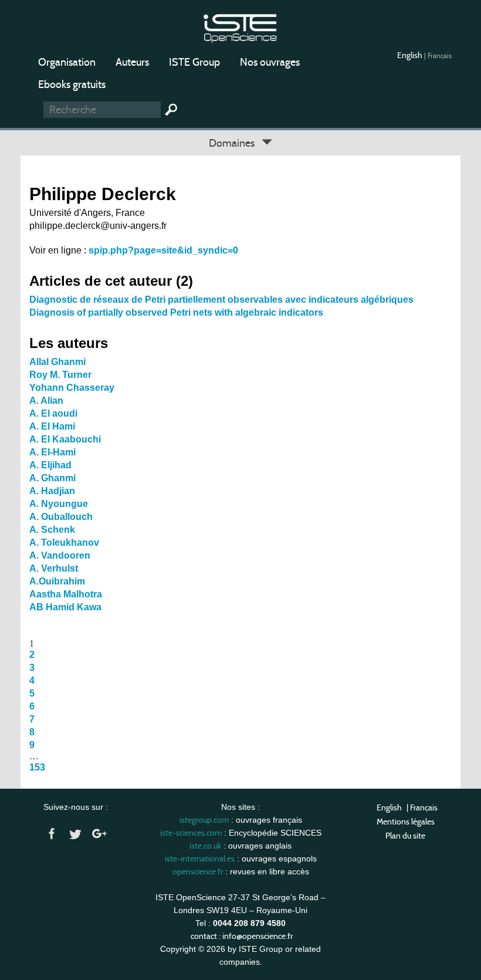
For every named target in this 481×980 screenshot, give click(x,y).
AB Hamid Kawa (65, 607)
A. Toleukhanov (64, 543)
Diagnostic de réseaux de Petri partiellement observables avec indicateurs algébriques (221, 300)
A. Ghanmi (52, 478)
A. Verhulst (53, 568)
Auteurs (132, 62)
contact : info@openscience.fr (242, 936)
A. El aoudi (53, 413)
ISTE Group (194, 62)
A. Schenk (52, 530)
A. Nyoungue (58, 504)
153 (37, 767)
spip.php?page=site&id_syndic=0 (163, 250)
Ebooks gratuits (72, 84)
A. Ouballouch (61, 517)
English (410, 55)
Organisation (67, 62)
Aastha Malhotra (65, 594)
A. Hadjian (52, 491)
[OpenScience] (240, 27)
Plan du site (405, 835)
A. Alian (46, 400)
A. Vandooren (59, 555)
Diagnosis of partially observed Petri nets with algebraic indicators (176, 312)
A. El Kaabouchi (65, 439)
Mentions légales (406, 821)
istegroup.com (204, 820)
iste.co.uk (205, 845)
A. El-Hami (52, 452)
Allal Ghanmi (57, 362)
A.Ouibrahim (57, 581)
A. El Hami (52, 426)
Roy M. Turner (60, 375)
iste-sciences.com (191, 832)
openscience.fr (197, 871)
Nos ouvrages (270, 62)
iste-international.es (200, 858)
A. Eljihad (50, 465)
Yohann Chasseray (71, 388)
